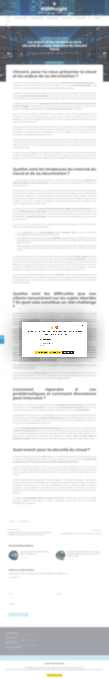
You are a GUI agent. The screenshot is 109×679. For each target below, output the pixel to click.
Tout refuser (55, 353)
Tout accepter (42, 353)
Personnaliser (68, 353)
